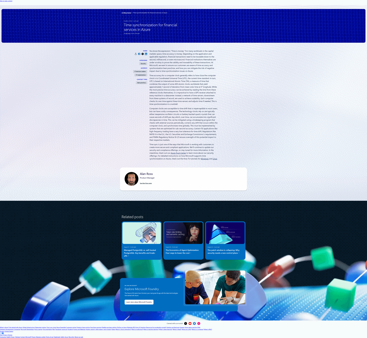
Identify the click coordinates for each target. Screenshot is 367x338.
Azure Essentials (61, 327)
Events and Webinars (79, 329)
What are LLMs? (186, 329)
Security (143, 63)
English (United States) (6, 331)
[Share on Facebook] (139, 54)
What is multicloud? (137, 329)
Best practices (141, 82)
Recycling (71, 337)
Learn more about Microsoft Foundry (139, 302)
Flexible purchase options (109, 327)
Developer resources (61, 329)
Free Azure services (95, 327)
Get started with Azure (15, 327)
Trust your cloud (51, 327)
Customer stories (71, 327)
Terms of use (49, 337)
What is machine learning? (151, 329)
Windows (205, 159)
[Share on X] (142, 54)
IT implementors (141, 75)
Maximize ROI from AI (133, 327)
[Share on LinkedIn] (146, 54)
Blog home (127, 13)
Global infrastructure (29, 327)
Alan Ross (127, 33)
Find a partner (38, 329)
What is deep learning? (165, 329)
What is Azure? (4, 327)
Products (79, 327)
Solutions (143, 327)
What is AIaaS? (177, 329)
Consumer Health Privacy (7, 337)
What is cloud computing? (123, 329)
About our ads (79, 337)
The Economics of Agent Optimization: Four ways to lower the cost (182, 251)
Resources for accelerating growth (156, 327)
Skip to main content (6, 1)
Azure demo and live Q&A (192, 327)
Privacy (33, 337)
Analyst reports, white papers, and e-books (98, 329)
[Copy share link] (136, 54)
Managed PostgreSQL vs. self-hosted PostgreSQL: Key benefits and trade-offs (140, 253)
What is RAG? (208, 329)
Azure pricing (86, 327)
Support (182, 327)
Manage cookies (41, 337)
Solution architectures (172, 327)
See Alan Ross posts (146, 183)
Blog (53, 329)
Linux (215, 159)
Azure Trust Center (178, 153)
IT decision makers (140, 71)
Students (70, 329)
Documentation (47, 329)
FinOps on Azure (122, 327)
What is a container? (198, 329)
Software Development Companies (10, 329)
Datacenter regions (40, 327)
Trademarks (57, 337)
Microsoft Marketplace (27, 329)
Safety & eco (64, 337)
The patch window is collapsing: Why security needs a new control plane (223, 251)
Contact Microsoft (25, 337)
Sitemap (17, 337)
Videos (113, 329)
